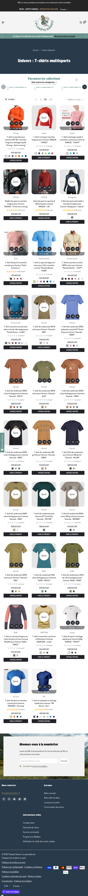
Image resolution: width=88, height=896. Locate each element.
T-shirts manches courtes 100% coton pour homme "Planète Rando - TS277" (72, 265)
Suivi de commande (31, 832)
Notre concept (50, 793)
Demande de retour (31, 827)
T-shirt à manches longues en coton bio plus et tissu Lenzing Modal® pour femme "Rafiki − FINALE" (16, 640)
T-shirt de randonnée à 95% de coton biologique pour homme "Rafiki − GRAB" (72, 578)
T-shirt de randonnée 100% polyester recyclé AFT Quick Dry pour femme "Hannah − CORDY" (72, 330)
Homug (15, 133)
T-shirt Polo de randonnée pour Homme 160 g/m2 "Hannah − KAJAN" (72, 455)
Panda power (16, 322)
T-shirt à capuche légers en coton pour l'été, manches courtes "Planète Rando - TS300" (44, 266)
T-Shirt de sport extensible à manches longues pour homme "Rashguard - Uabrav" (72, 204)
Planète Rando (44, 258)
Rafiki (44, 571)
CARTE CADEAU (31, 9)
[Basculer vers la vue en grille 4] (51, 99)
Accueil (35, 50)
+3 (25, 343)
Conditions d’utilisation (33, 866)
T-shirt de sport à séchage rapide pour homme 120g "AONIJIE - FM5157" (72, 639)
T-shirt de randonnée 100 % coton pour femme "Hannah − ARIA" (44, 329)
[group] (15, 149)
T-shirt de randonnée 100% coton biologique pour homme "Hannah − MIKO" (16, 516)
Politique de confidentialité (12, 866)
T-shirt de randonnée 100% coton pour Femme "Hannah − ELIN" (44, 393)
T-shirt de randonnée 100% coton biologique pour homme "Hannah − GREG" (16, 455)
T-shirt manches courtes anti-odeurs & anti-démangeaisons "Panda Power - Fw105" (16, 329)
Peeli (16, 258)
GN (44, 696)
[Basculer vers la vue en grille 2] (41, 99)
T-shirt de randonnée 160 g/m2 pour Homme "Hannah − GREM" (44, 455)
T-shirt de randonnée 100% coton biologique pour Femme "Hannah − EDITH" (16, 393)
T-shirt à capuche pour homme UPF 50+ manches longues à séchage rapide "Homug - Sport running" (15, 141)
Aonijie (44, 133)
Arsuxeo (16, 696)
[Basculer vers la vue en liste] (36, 99)
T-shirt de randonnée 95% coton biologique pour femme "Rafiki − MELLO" (44, 578)
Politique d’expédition (10, 871)
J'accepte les (34, 766)
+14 (54, 281)
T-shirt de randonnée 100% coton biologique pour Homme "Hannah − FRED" (72, 393)
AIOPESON (44, 632)
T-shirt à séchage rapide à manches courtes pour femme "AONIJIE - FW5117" (72, 140)
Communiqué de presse (54, 807)
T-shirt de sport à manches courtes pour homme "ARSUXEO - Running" (16, 703)
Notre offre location (52, 797)
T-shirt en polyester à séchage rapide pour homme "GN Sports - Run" (44, 703)
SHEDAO (16, 197)
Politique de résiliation (23, 880)
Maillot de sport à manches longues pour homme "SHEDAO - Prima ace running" (16, 204)
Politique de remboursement (13, 862)
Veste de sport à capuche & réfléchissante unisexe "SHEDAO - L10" (44, 204)
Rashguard (72, 197)
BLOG (21, 9)
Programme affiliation (32, 836)
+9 (82, 279)
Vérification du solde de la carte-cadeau (39, 841)
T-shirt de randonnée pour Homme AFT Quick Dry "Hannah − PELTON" (44, 516)
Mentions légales (34, 876)
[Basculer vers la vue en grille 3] (45, 99)
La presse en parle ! (52, 802)
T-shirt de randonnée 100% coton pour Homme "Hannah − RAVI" (16, 578)
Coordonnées (7, 880)
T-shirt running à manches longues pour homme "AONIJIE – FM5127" (44, 140)
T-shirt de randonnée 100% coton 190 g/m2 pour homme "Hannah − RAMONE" (72, 516)
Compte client (28, 822)
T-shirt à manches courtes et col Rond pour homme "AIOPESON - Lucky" (44, 639)
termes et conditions (39, 766)
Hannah (44, 322)
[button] (12, 123)
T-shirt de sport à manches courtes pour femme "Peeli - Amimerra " (15, 265)
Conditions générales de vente (14, 876)
